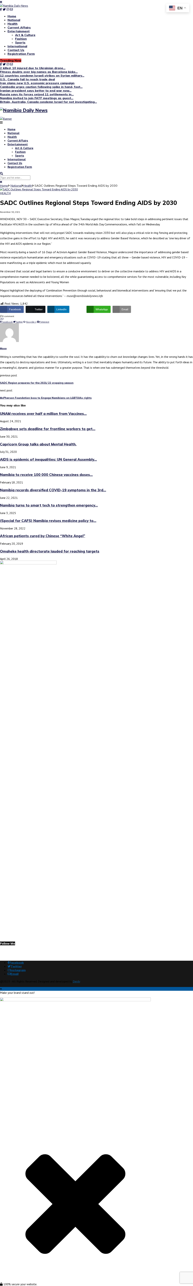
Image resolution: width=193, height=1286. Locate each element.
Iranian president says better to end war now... (35, 90)
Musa (3, 348)
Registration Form (21, 54)
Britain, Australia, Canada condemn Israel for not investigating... (48, 102)
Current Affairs (19, 27)
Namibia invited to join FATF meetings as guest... (36, 98)
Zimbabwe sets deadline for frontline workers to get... (47, 429)
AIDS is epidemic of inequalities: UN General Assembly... (48, 459)
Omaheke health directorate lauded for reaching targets (49, 551)
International (17, 46)
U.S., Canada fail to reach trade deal (27, 79)
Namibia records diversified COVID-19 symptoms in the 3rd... (53, 490)
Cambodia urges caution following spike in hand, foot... (41, 87)
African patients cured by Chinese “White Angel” (42, 536)
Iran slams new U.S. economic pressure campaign (37, 83)
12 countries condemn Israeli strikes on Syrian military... (42, 75)
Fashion (21, 39)
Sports (20, 42)
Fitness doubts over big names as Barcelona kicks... (39, 72)
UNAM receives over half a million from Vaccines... (43, 413)
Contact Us (16, 50)
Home (12, 16)
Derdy (76, 981)
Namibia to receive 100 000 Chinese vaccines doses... (46, 474)
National (14, 20)
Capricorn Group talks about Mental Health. (38, 444)
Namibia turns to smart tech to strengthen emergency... (49, 505)
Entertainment (19, 31)
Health (13, 24)
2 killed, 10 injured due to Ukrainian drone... (32, 68)
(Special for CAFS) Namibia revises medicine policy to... (48, 520)
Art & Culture (25, 35)
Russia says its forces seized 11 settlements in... (37, 94)
